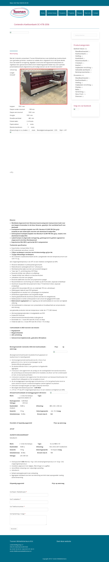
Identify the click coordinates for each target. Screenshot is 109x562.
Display (78, 87)
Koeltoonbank (80, 54)
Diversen (78, 96)
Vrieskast (78, 63)
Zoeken (95, 35)
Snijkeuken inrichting (83, 67)
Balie (77, 89)
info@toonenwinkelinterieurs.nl (22, 551)
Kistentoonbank (81, 61)
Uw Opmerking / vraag (17, 514)
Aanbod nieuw (79, 49)
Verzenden (14, 528)
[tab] (14, 53)
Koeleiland (79, 58)
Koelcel (78, 65)
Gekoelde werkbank (82, 70)
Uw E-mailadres (15, 499)
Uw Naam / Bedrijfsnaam (18, 492)
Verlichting (79, 92)
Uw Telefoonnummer (17, 506)
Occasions (77, 75)
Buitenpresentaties (82, 72)
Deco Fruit (79, 94)
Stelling (78, 56)
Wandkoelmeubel (81, 51)
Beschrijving (14, 54)
